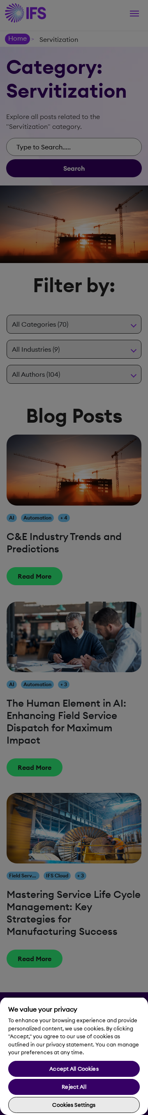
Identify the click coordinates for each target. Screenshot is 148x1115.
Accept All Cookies (73, 1068)
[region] (74, 1056)
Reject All (74, 1086)
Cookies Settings (73, 1104)
